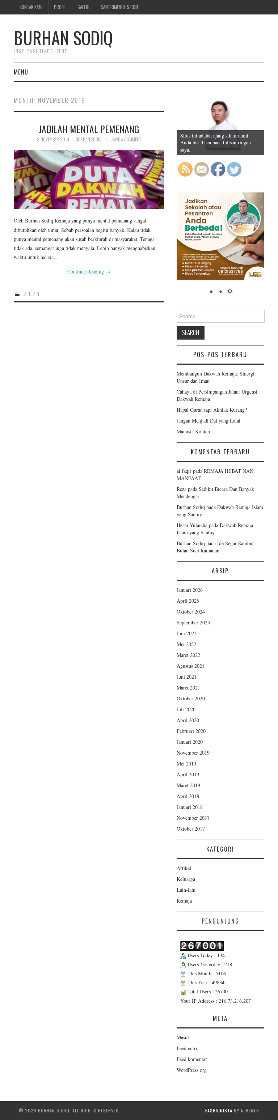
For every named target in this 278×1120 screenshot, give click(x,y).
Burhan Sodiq (63, 37)
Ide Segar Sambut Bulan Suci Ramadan (215, 547)
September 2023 (193, 622)
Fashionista (218, 1110)
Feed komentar (192, 1059)
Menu (21, 71)
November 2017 (193, 817)
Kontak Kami (31, 7)
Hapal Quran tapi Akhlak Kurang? (212, 409)
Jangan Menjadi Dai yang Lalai (208, 420)
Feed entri (187, 1048)
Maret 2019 (188, 785)
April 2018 (188, 796)
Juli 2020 (186, 709)
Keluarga (186, 878)
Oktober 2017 (191, 828)
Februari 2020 (191, 730)
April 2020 (188, 720)
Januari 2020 (190, 741)
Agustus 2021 (191, 665)
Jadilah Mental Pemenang (89, 129)
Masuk (183, 1037)
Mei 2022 (186, 644)
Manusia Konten (193, 431)
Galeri (83, 7)
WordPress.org (192, 1069)
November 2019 (193, 752)
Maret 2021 (188, 687)
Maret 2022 (188, 655)
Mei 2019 (186, 763)
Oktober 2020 (191, 698)
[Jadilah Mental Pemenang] (89, 179)
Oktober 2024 (191, 611)
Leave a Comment (125, 139)
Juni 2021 (187, 676)
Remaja (184, 900)
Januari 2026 (190, 589)
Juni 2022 (187, 633)
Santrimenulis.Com (119, 7)
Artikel (184, 868)
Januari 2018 (190, 806)
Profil (60, 7)
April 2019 (188, 774)
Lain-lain (30, 293)
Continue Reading (88, 271)
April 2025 (188, 600)
